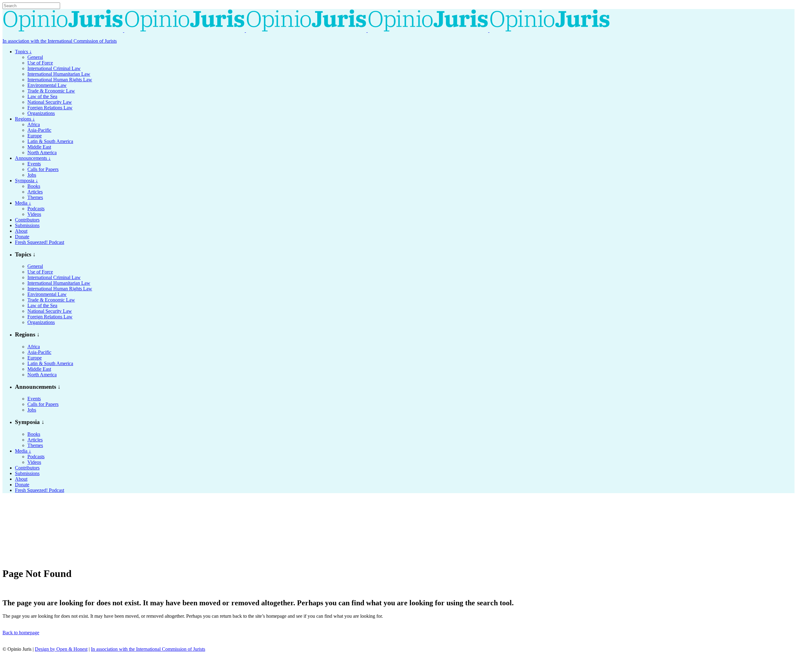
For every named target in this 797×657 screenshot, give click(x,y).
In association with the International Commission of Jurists (59, 41)
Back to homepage (20, 632)
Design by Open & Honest (61, 649)
